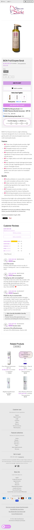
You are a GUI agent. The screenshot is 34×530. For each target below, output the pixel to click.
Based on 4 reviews (9, 230)
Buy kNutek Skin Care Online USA (17, 511)
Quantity (5, 74)
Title (4, 69)
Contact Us (21, 457)
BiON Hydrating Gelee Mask (14, 116)
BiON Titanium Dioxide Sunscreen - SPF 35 (17, 111)
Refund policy (17, 427)
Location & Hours (17, 488)
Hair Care (16, 443)
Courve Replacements (17, 514)
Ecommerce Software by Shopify (17, 520)
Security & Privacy (17, 490)
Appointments (17, 417)
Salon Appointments (17, 447)
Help (16, 445)
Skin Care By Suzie (19, 519)
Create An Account (17, 479)
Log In (17, 477)
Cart (29, 1)
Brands (16, 440)
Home (17, 438)
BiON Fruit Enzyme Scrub (14, 109)
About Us (17, 484)
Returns (17, 424)
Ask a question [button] (17, 236)
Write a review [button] (17, 233)
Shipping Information (17, 486)
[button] (7, 63)
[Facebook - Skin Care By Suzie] (18, 466)
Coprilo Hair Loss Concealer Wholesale (17, 491)
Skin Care (16, 442)
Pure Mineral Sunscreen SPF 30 (8, 367)
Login (17, 418)
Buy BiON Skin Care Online (17, 509)
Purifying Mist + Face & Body (25, 367)
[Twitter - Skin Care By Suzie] (16, 466)
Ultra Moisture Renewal (25, 391)
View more (17, 346)
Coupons (17, 420)
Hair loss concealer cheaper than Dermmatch (17, 507)
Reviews (17, 449)
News (17, 422)
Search (17, 415)
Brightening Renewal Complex (9, 392)
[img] (12, 259)
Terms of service (17, 426)
